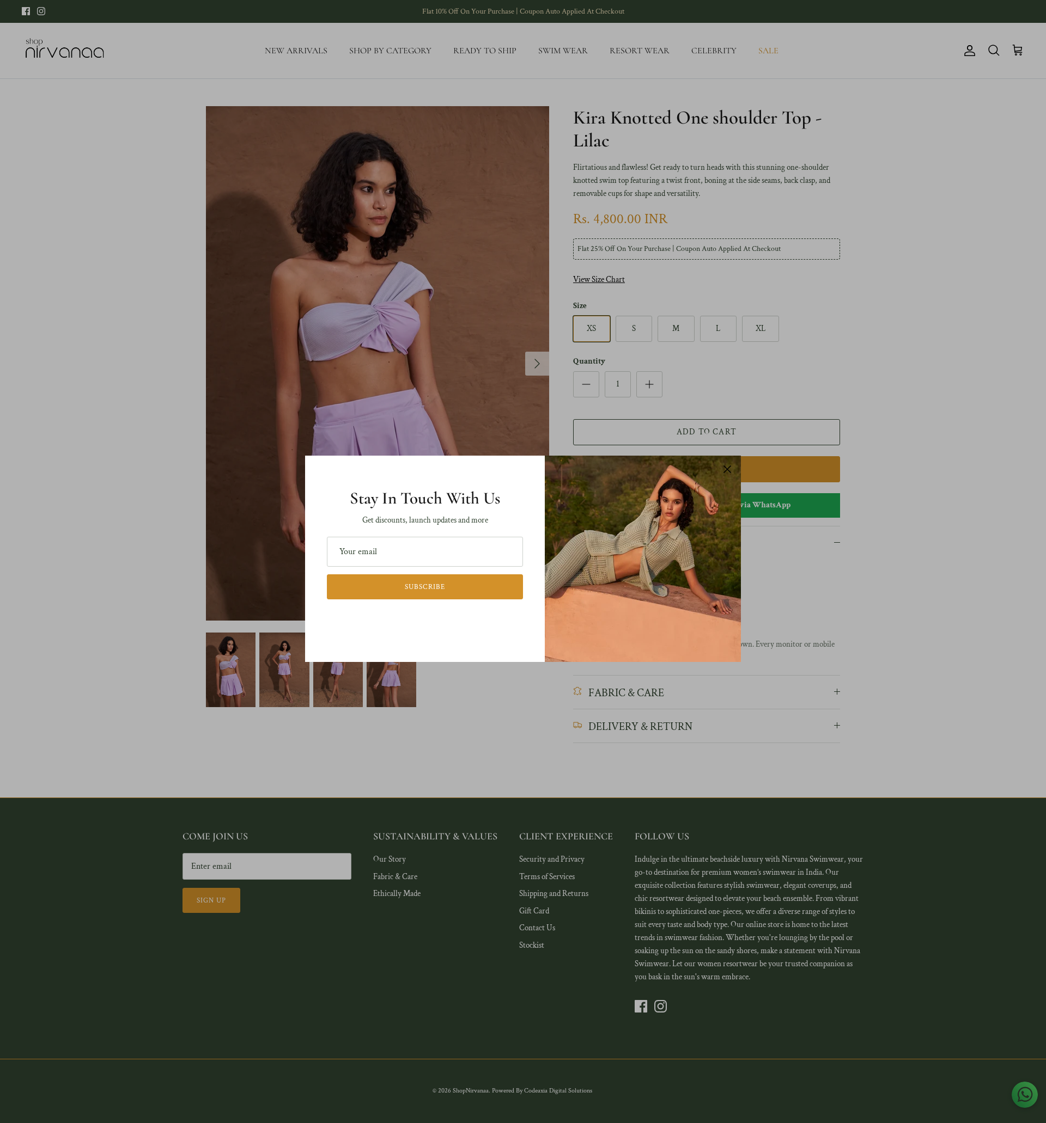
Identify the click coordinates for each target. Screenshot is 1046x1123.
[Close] (727, 469)
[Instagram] (433, 620)
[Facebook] (417, 620)
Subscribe (425, 587)
